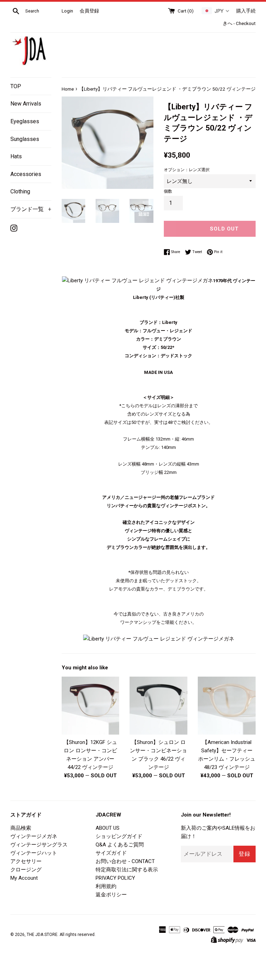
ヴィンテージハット (33, 853)
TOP (15, 86)
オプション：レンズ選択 (187, 169)
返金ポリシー (111, 895)
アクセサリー (26, 861)
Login (67, 11)
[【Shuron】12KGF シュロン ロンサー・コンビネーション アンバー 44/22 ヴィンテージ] (90, 706)
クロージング (26, 870)
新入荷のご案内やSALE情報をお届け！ (218, 832)
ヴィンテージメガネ (33, 836)
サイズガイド (111, 853)
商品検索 (20, 828)
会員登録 (89, 11)
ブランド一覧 (30, 209)
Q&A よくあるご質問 (120, 845)
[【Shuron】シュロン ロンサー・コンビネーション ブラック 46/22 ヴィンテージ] (158, 706)
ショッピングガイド (119, 836)
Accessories (25, 174)
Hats (16, 156)
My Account (24, 878)
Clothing (20, 191)
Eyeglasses (24, 121)
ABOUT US (107, 828)
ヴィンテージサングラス (39, 845)
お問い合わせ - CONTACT (125, 861)
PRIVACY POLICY (115, 878)
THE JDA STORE (42, 934)
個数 (168, 191)
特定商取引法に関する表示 (127, 870)
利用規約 (106, 886)
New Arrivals (25, 103)
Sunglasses (24, 139)
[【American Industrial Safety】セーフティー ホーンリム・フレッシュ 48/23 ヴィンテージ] (227, 706)
